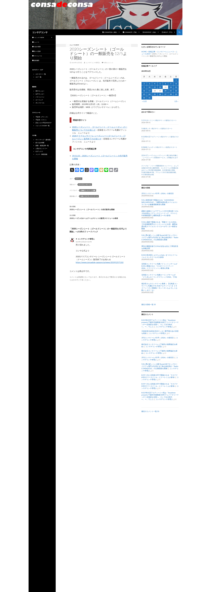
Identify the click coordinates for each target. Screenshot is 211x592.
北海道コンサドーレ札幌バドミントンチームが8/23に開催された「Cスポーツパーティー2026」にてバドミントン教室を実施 (159, 266)
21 (171, 91)
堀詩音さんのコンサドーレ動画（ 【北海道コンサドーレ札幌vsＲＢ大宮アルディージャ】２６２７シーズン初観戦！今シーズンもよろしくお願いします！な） (159, 287)
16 (144, 91)
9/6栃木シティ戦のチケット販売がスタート (157, 128)
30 (144, 98)
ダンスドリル (40, 103)
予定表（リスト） (41, 120)
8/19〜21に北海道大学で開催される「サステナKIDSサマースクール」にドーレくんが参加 (159, 376)
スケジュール (38, 56)
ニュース (36, 42)
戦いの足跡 (37, 51)
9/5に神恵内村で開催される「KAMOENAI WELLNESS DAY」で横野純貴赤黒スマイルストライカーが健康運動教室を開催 (159, 202)
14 (171, 87)
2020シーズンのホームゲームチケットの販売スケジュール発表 (94, 216)
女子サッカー (40, 94)
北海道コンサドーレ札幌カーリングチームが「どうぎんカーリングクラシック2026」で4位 (159, 276)
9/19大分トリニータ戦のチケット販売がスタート (159, 120)
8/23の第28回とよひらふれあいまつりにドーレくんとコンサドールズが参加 (159, 256)
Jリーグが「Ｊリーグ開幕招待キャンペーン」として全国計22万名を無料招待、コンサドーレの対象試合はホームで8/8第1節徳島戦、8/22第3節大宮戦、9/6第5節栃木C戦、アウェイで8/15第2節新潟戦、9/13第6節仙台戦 (160, 170)
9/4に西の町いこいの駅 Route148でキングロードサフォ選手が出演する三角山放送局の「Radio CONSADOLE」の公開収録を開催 (159, 237)
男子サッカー (40, 91)
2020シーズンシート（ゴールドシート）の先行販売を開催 (92, 208)
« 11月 (144, 101)
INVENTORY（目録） (150, 32)
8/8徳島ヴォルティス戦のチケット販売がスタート (159, 147)
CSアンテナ (39, 151)
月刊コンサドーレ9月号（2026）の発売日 (157, 193)
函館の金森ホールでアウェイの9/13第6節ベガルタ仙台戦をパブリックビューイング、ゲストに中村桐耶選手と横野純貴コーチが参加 (159, 213)
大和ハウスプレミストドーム (89, 196)
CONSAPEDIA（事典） (111, 32)
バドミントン (40, 97)
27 (165, 94)
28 (171, 94)
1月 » (176, 101)
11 (155, 87)
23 (144, 94)
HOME (144, 52)
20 (165, 91)
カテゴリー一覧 (41, 74)
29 (176, 94)
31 (149, 98)
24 (149, 94)
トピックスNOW (39, 37)
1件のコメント (108, 63)
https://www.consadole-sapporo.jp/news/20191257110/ (100, 262)
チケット (78, 178)
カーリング (39, 100)
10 (149, 87)
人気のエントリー (41, 148)
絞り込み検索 (40, 143)
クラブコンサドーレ (85, 184)
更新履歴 (36, 60)
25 (155, 94)
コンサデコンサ (40, 32)
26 (160, 94)
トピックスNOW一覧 (43, 126)
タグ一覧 (38, 77)
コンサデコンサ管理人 (92, 63)
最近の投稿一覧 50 (148, 304)
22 (176, 91)
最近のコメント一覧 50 (150, 411)
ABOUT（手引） (168, 32)
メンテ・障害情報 (41, 154)
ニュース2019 (74, 45)
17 (149, 91)
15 (176, 87)
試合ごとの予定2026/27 (43, 123)
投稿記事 (151, 52)
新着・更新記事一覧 (42, 145)
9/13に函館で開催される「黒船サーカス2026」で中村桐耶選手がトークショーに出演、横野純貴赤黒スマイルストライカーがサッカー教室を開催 (159, 225)
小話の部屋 (37, 46)
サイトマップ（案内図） (44, 140)
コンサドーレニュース (165, 52)
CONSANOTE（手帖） (131, 32)
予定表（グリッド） (42, 117)
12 (160, 87)
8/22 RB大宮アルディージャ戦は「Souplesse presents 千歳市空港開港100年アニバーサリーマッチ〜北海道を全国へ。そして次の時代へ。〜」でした (160, 323)
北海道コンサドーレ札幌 (87, 190)
